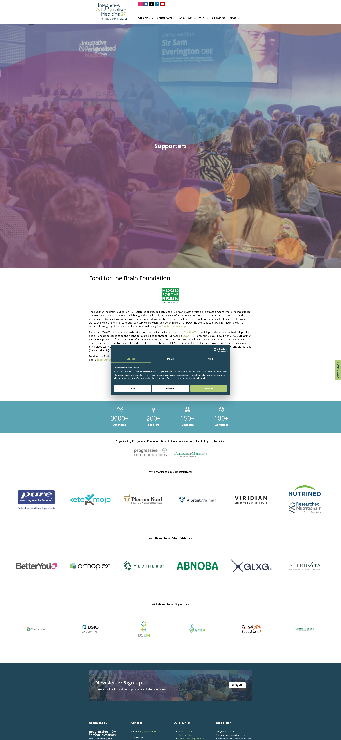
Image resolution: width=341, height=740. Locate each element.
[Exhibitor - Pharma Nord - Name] (145, 503)
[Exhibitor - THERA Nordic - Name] (197, 569)
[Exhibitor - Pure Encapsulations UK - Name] (38, 503)
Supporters (218, 18)
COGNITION (189, 335)
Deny (132, 388)
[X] (151, 4)
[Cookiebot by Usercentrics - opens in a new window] (216, 350)
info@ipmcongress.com (149, 731)
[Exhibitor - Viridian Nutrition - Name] (253, 503)
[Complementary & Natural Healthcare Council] (90, 629)
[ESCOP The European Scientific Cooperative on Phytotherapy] (251, 629)
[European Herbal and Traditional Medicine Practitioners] (304, 629)
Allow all (209, 388)
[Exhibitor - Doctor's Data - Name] (143, 569)
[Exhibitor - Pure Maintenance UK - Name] (251, 569)
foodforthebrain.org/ (174, 326)
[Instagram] (140, 4)
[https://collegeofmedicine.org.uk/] (190, 455)
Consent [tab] (131, 359)
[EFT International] (197, 629)
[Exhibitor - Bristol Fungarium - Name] (90, 569)
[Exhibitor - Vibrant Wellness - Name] (199, 503)
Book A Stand (337, 370)
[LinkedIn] (157, 4)
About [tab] (210, 359)
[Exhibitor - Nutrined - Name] (306, 503)
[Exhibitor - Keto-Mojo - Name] (91, 503)
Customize (169, 388)
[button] (234, 18)
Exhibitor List (185, 735)
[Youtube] (162, 4)
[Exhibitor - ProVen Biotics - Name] (36, 569)
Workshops (185, 18)
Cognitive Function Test (186, 332)
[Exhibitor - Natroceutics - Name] (304, 569)
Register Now (185, 731)
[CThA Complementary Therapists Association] (143, 629)
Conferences (164, 18)
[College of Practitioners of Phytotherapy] (36, 629)
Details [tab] (170, 359)
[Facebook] (145, 4)
